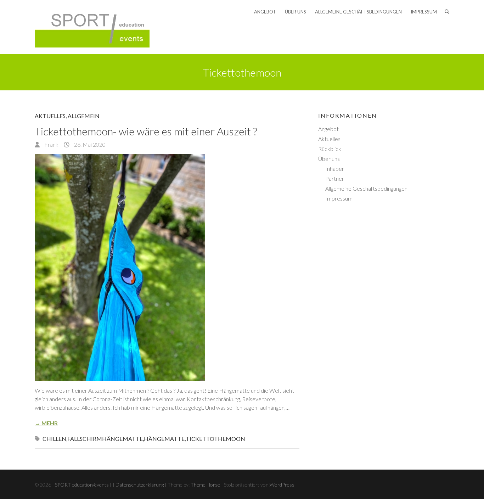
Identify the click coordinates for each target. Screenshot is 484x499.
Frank (50, 144)
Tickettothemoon (215, 438)
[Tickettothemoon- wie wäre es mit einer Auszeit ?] (167, 267)
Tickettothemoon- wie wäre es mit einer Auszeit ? (146, 131)
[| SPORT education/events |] (92, 27)
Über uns (295, 12)
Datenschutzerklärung (140, 485)
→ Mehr (46, 423)
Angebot (265, 12)
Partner (334, 178)
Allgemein (84, 115)
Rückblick (329, 148)
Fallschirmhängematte (105, 438)
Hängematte (164, 438)
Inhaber (334, 168)
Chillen (54, 438)
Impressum (424, 12)
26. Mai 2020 (89, 144)
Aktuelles (50, 115)
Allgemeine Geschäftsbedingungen (358, 12)
